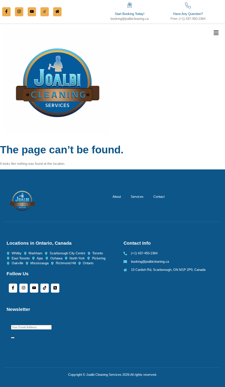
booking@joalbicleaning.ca (130, 18)
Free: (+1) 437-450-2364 (188, 18)
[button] (216, 33)
